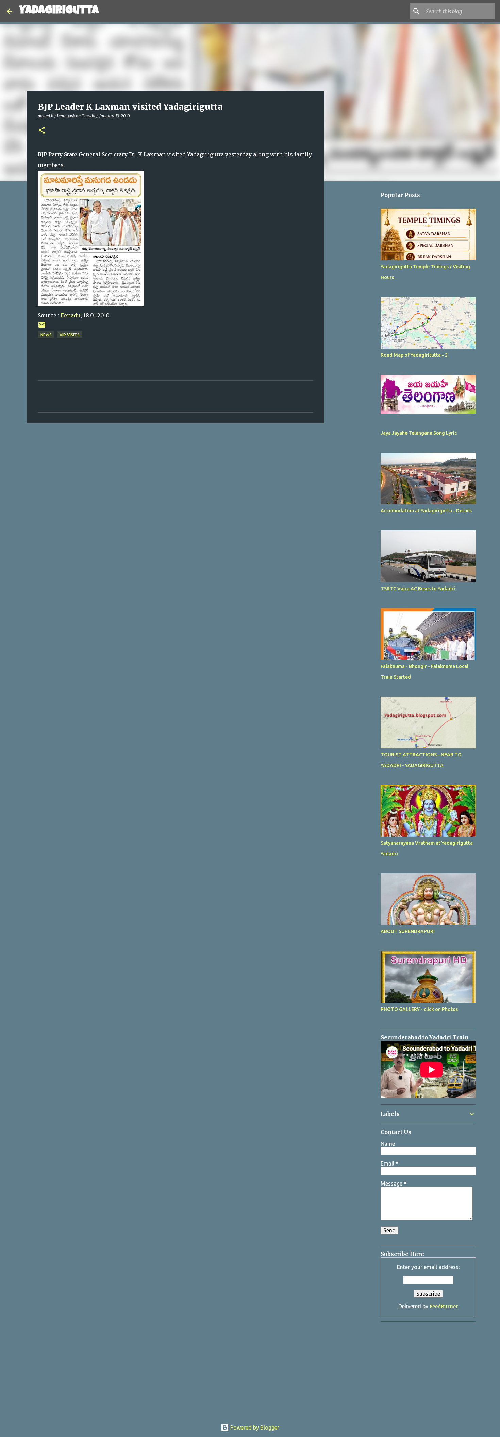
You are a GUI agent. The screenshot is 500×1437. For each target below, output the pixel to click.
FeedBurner (444, 1306)
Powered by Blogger (254, 1427)
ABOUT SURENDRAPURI (408, 931)
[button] (42, 130)
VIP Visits (70, 335)
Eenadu (71, 315)
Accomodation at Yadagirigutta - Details (426, 510)
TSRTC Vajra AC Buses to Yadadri (418, 588)
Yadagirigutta (59, 11)
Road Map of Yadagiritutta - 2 (414, 355)
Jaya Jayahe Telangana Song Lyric (419, 433)
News (46, 335)
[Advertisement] (359, 390)
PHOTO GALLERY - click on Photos (419, 1009)
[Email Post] (42, 327)
